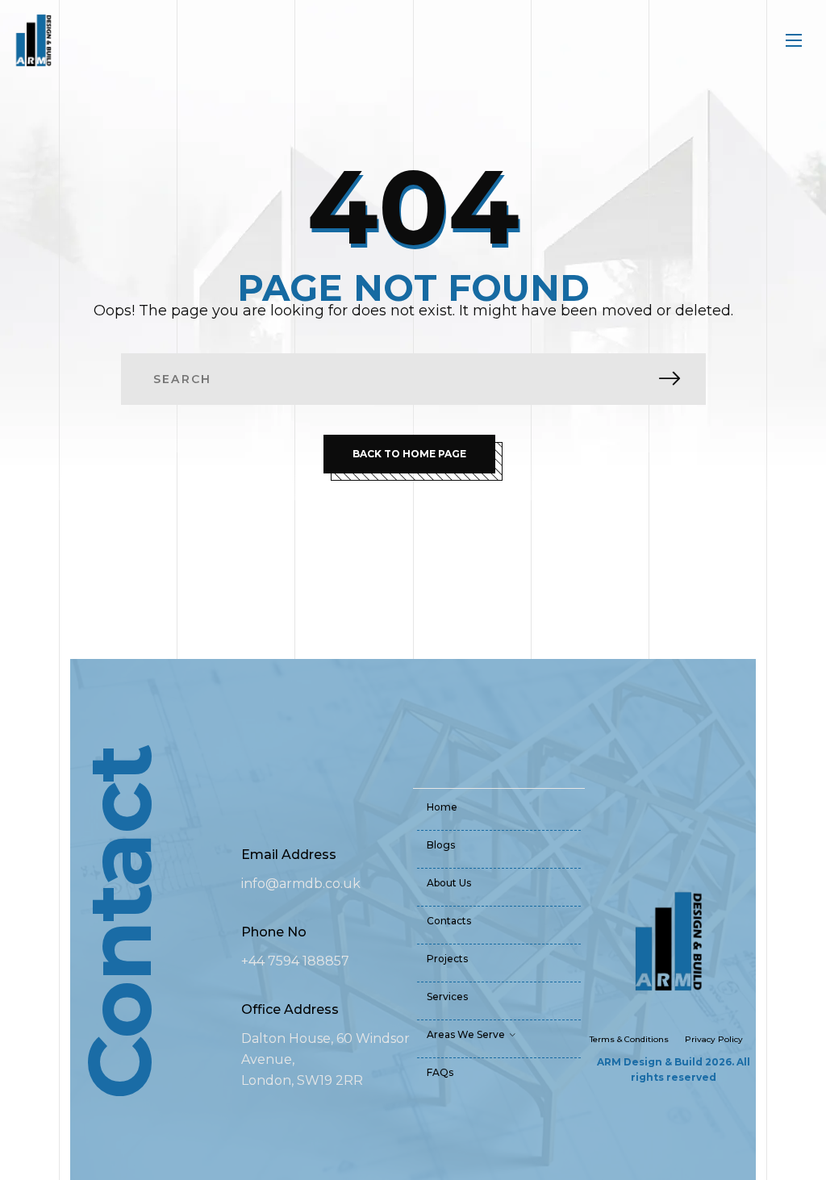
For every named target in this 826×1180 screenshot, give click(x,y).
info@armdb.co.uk (301, 883)
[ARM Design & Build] (32, 40)
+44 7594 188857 (295, 961)
